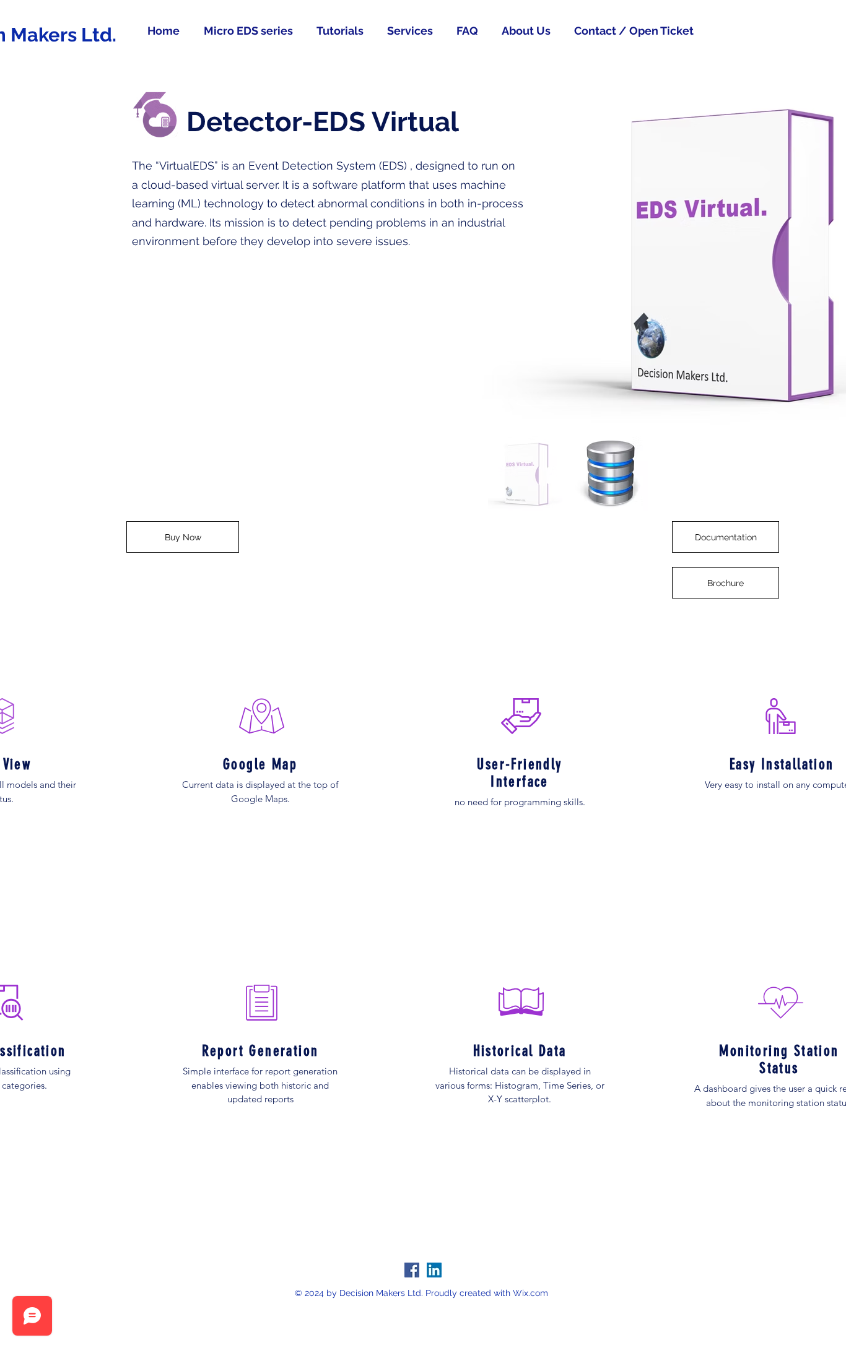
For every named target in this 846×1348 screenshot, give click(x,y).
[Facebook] (411, 1270)
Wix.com (530, 1293)
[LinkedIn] (434, 1270)
